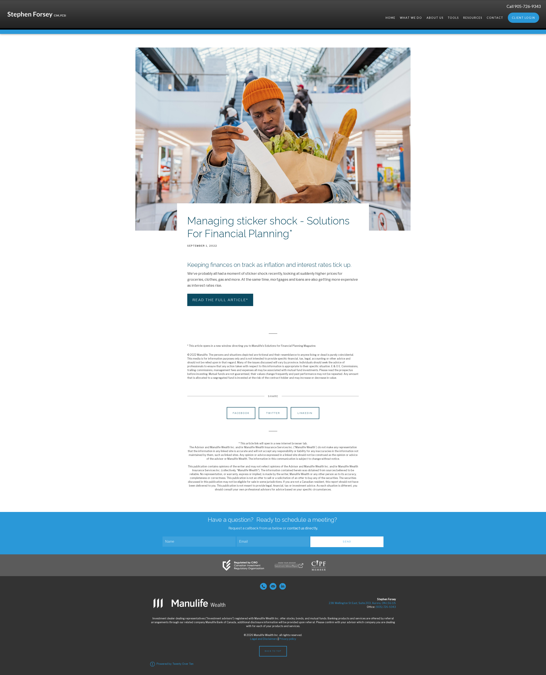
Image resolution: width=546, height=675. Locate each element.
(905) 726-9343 (386, 607)
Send (347, 541)
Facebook (241, 413)
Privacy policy (287, 638)
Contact (495, 17)
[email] (273, 586)
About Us (435, 17)
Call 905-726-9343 (524, 6)
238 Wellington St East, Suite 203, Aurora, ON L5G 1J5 (362, 603)
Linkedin (305, 413)
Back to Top (273, 651)
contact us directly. (302, 528)
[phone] (263, 586)
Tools (453, 17)
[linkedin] (282, 586)
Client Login (523, 17)
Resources (472, 17)
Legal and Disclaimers (263, 638)
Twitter (273, 413)
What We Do (411, 17)
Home (390, 17)
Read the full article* (220, 300)
